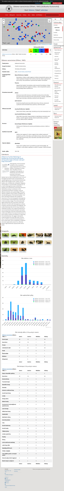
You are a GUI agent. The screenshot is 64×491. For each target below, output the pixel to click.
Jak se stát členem (57, 59)
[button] (22, 23)
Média (33, 15)
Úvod (6, 15)
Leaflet (39, 44)
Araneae (55, 25)
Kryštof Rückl (28, 71)
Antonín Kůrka (21, 71)
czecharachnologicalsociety (10, 485)
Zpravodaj (18, 15)
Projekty (56, 76)
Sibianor (58, 30)
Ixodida (55, 32)
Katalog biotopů (56, 63)
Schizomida (56, 40)
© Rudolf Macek (5, 237)
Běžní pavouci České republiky (58, 92)
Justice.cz (6, 477)
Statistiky (16, 471)
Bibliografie (12, 15)
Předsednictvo (58, 73)
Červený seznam (56, 96)
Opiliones (56, 35)
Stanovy (56, 78)
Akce (29, 15)
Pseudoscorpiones (58, 37)
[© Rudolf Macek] (5, 235)
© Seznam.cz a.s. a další (46, 44)
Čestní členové (58, 50)
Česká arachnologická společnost (7, 480)
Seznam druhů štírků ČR (58, 116)
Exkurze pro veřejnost (57, 53)
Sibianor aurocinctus (7, 335)
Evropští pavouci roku (58, 100)
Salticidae (44, 10)
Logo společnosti (57, 67)
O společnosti (58, 71)
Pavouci (7, 482)
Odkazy (24, 15)
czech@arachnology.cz (9, 474)
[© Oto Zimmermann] (6, 168)
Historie (56, 56)
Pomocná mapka (17, 469)
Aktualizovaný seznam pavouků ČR (58, 86)
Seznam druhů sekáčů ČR (58, 108)
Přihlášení (39, 15)
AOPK (6, 487)
